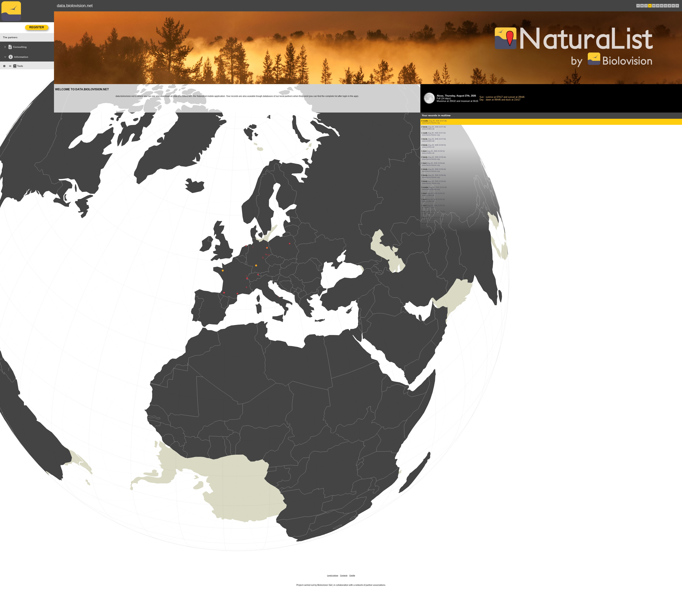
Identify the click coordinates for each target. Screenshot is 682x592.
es (654, 6)
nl (657, 6)
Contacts (343, 575)
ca (665, 6)
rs (673, 6)
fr (638, 6)
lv (677, 6)
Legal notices (332, 575)
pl (669, 6)
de (642, 6)
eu (661, 6)
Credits (352, 575)
